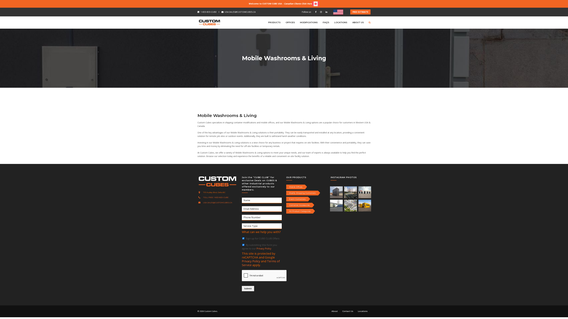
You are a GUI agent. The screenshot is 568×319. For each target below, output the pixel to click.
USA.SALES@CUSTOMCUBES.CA (240, 11)
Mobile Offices (295, 187)
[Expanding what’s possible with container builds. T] (350, 192)
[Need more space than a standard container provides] (336, 205)
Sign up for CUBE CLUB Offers (262, 238)
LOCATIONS (340, 22)
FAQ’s (326, 22)
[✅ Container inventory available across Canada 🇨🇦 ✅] (350, 205)
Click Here (307, 3)
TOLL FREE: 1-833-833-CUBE (216, 197)
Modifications (309, 22)
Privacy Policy (263, 248)
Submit (248, 288)
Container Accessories (299, 205)
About (334, 311)
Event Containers (297, 199)
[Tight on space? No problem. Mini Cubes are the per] (364, 192)
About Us (358, 22)
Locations (363, 311)
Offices (290, 22)
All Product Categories (299, 211)
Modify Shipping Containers (302, 193)
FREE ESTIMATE (360, 11)
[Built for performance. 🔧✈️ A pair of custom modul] (336, 192)
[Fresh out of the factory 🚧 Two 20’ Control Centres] (364, 205)
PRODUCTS (274, 22)
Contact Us (347, 311)
